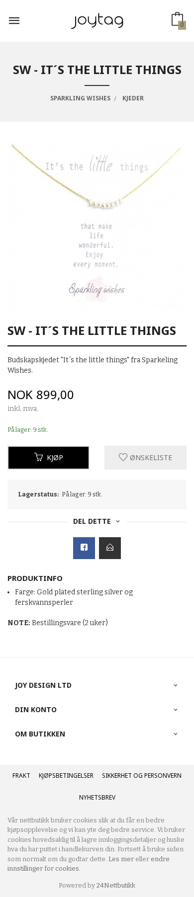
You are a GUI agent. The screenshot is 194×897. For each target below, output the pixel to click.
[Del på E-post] (110, 548)
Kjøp (55, 457)
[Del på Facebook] (84, 548)
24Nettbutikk (116, 885)
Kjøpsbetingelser (66, 775)
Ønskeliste (150, 457)
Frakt (21, 775)
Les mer (121, 859)
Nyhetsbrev (97, 797)
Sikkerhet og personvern (142, 775)
